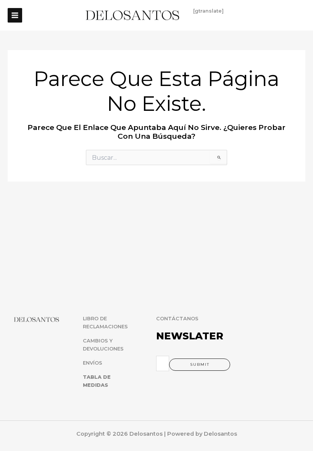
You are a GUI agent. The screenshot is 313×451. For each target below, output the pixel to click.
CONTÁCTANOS (177, 318)
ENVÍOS (92, 363)
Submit (200, 364)
